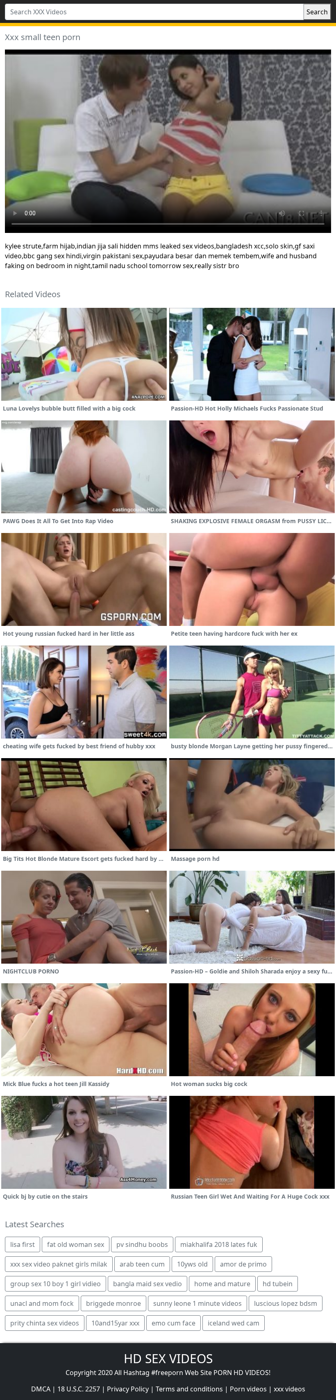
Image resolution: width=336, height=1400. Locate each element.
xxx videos (289, 1388)
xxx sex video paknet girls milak (58, 1264)
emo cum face (173, 1323)
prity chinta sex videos (44, 1323)
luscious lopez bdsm (285, 1303)
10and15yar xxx (115, 1323)
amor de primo (243, 1264)
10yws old (192, 1264)
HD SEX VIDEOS (168, 1358)
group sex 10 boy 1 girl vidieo (55, 1283)
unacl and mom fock (42, 1303)
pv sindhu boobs (142, 1244)
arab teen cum (142, 1264)
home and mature (222, 1283)
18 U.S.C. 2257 (78, 1388)
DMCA (40, 1388)
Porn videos (248, 1388)
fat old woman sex (75, 1244)
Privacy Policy (128, 1388)
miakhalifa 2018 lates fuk (218, 1244)
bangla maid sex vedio (147, 1283)
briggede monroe (113, 1303)
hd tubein (278, 1283)
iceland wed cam (233, 1323)
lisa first (22, 1244)
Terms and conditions (189, 1388)
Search (317, 11)
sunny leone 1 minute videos (197, 1303)
